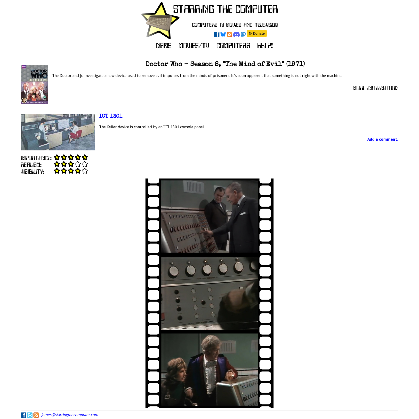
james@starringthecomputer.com (69, 414)
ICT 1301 (110, 116)
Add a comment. (382, 139)
